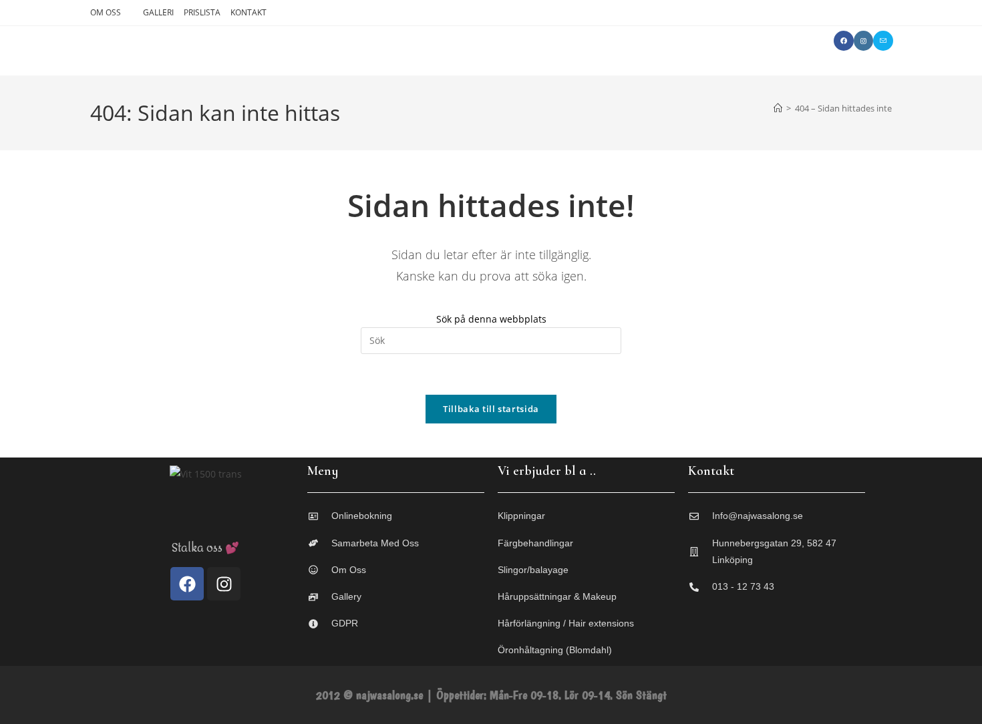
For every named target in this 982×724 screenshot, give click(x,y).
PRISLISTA (202, 12)
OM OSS (105, 12)
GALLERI (158, 12)
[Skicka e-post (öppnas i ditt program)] (883, 41)
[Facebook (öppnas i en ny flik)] (844, 41)
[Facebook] (187, 583)
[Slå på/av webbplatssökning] (806, 40)
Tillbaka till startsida (491, 409)
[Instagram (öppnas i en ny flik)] (863, 41)
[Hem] (778, 108)
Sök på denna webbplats (491, 319)
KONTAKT (248, 12)
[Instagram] (223, 583)
